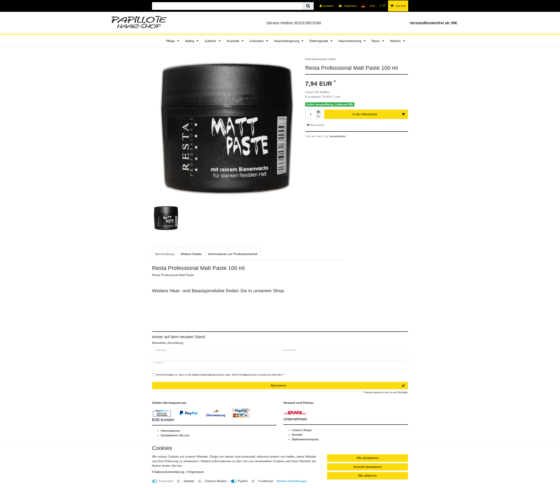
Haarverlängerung (287, 41)
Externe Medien (216, 481)
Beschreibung (164, 254)
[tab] (165, 254)
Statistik (189, 481)
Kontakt (297, 434)
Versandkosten (337, 136)
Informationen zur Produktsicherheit (232, 254)
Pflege (171, 41)
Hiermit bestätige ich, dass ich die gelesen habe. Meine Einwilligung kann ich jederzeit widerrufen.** (220, 374)
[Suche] (308, 6)
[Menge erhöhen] (318, 112)
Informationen (170, 430)
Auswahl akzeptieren (367, 467)
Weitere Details (191, 254)
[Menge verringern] (318, 116)
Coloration (257, 41)
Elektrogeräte (319, 41)
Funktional (265, 481)
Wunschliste (317, 125)
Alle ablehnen (367, 475)
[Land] (363, 5)
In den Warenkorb (364, 114)
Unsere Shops (302, 430)
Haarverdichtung (350, 41)
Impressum (196, 472)
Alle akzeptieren (368, 458)
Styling (190, 41)
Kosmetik (233, 41)
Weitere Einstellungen (292, 481)
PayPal (242, 481)
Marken (396, 41)
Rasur (376, 41)
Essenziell (166, 481)
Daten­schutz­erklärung (169, 472)
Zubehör (211, 41)
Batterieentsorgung (305, 439)
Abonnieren (279, 385)
